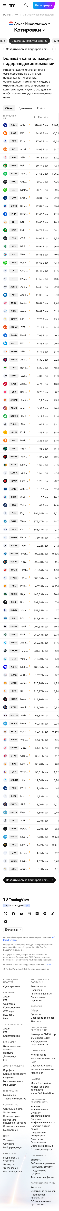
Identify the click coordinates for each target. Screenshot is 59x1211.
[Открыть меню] (4, 5)
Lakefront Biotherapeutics (24, 464)
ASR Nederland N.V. (24, 286)
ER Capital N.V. (24, 852)
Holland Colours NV (24, 715)
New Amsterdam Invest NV (24, 763)
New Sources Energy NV (24, 844)
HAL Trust (24, 278)
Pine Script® (9, 1084)
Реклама (36, 1187)
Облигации (9, 1003)
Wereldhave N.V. (24, 521)
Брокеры (36, 1014)
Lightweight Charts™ (42, 1166)
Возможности (38, 986)
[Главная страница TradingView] (12, 5)
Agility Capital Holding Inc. (24, 869)
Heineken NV (24, 165)
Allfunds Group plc (24, 359)
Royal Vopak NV (24, 367)
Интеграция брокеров (43, 1191)
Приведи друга (11, 1116)
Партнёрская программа (38, 1196)
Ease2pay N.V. (24, 812)
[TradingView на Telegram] (45, 913)
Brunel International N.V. (24, 602)
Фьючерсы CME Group (43, 1034)
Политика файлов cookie (40, 1127)
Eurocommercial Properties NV (24, 472)
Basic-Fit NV (24, 440)
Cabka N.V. (24, 747)
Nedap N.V (24, 561)
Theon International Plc (24, 424)
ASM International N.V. (24, 157)
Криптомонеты (11, 1007)
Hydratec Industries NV (24, 610)
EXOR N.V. (24, 197)
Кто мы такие (38, 1054)
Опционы (8, 1077)
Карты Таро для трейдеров (40, 1088)
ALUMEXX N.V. (24, 820)
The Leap (36, 1021)
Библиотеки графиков (43, 1163)
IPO (5, 1060)
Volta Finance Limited (24, 658)
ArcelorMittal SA (24, 149)
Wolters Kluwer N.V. (24, 254)
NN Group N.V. (24, 222)
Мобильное (9, 1094)
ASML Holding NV (24, 125)
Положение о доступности (38, 1134)
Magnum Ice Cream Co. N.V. (24, 303)
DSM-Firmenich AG (24, 205)
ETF (5, 1000)
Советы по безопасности (38, 1141)
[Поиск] (26, 5)
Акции (6, 996)
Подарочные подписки (38, 999)
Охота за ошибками (42, 1145)
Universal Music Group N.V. (24, 181)
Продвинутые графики (38, 1172)
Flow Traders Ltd (24, 480)
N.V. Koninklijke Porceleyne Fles (24, 796)
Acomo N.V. (24, 545)
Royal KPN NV (24, 262)
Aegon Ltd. (24, 294)
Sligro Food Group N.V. (24, 594)
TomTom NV (24, 569)
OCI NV (24, 529)
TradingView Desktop (14, 1098)
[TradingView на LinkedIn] (37, 913)
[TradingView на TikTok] (52, 913)
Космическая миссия (43, 1058)
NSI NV (24, 618)
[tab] (29, 41)
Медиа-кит (37, 1072)
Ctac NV (24, 755)
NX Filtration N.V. (24, 666)
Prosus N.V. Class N (24, 141)
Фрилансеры (10, 1167)
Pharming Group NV (24, 553)
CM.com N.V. (25, 650)
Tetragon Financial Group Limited (24, 505)
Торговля (8, 1140)
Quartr (49, 964)
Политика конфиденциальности (43, 1121)
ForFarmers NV (24, 577)
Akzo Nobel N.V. (24, 311)
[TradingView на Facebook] (13, 913)
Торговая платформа (42, 1177)
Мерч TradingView (41, 1083)
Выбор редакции (12, 1147)
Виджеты (36, 1159)
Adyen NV (24, 173)
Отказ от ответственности (40, 1114)
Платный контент (12, 1171)
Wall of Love (9, 1112)
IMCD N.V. (24, 343)
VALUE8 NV (24, 739)
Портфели (8, 1070)
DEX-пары (8, 1014)
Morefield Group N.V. (24, 723)
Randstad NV (24, 335)
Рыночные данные (41, 993)
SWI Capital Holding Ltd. (24, 375)
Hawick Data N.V (24, 828)
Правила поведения (14, 1126)
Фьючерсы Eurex (40, 1037)
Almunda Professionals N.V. (24, 780)
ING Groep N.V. (24, 133)
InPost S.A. (24, 319)
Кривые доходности (14, 1073)
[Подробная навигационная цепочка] (16, 14)
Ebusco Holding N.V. (24, 731)
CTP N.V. (24, 327)
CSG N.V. (24, 238)
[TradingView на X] (5, 913)
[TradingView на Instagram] (29, 913)
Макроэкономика (13, 1081)
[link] (29, 49)
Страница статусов (41, 1149)
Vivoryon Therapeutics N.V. (24, 772)
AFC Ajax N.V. (24, 674)
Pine (5, 1018)
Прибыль (8, 1052)
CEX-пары (8, 1011)
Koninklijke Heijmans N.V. (24, 432)
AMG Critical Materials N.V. (24, 489)
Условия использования (39, 1107)
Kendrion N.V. (24, 626)
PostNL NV (24, 586)
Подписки (36, 990)
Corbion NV (24, 497)
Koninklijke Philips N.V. (24, 214)
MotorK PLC (24, 699)
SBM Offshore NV (24, 351)
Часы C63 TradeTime (42, 1093)
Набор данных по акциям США (40, 1043)
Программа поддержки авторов (14, 1121)
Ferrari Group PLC (24, 537)
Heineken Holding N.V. (24, 230)
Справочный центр (41, 1065)
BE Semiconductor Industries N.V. (24, 246)
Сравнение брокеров (43, 1017)
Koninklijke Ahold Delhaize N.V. (24, 189)
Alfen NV (24, 642)
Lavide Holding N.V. (24, 860)
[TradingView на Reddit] (5, 921)
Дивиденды (9, 1056)
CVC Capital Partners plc (24, 270)
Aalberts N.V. (24, 383)
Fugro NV (24, 513)
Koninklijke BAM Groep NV (24, 416)
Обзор (34, 1010)
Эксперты (8, 1164)
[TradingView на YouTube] (21, 913)
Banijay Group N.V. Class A (24, 391)
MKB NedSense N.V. (24, 836)
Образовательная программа (41, 1203)
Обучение (8, 1143)
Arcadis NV (24, 400)
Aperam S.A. (24, 408)
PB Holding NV (24, 788)
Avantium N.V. (24, 683)
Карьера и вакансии (42, 1069)
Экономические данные (12, 1047)
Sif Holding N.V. (24, 691)
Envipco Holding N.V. (24, 634)
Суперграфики (11, 986)
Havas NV (24, 456)
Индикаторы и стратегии (11, 1159)
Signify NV (24, 448)
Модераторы (10, 1129)
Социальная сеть (13, 1108)
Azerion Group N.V (24, 707)
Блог (33, 1061)
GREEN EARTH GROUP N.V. (24, 804)
